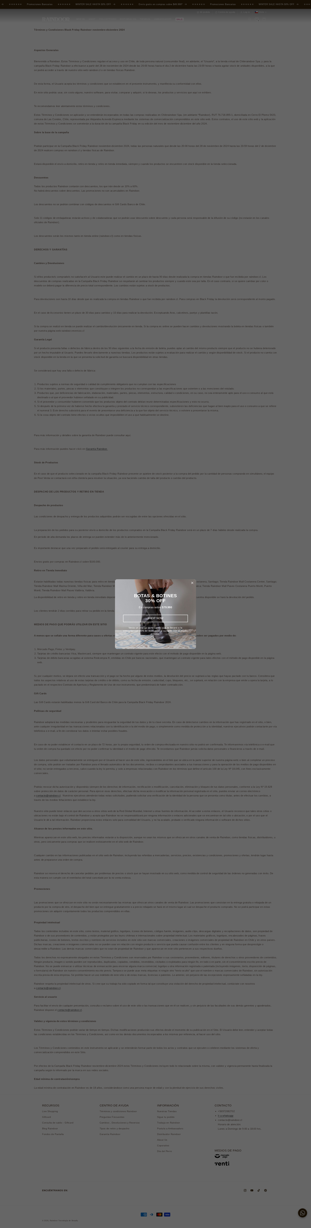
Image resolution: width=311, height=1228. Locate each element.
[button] (192, 583)
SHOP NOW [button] (155, 618)
